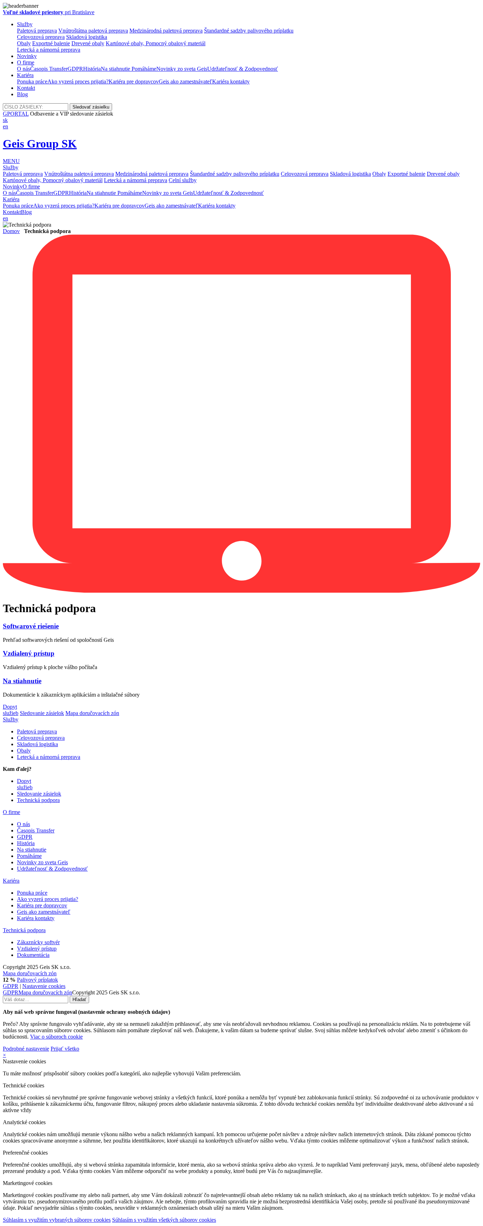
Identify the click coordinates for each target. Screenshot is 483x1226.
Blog (22, 94)
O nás (23, 69)
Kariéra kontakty (231, 82)
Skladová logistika (86, 37)
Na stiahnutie (116, 69)
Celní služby (183, 180)
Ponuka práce (32, 82)
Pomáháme (144, 69)
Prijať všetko (65, 1049)
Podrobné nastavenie (26, 1049)
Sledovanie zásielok (42, 713)
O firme (25, 62)
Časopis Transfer (49, 69)
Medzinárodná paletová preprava (166, 31)
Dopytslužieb (10, 710)
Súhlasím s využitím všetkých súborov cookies (164, 1220)
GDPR (75, 69)
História (92, 69)
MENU (11, 161)
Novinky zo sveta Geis (181, 69)
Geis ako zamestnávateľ (185, 82)
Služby (25, 24)
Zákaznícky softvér (38, 942)
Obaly (24, 43)
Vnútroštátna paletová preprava (93, 31)
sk (5, 120)
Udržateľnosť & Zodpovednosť (242, 69)
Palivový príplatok (37, 980)
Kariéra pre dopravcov (134, 82)
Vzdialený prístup (28, 653)
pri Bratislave (48, 12)
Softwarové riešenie (31, 626)
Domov (11, 231)
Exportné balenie (51, 43)
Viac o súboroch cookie (56, 1037)
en (5, 126)
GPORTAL (16, 114)
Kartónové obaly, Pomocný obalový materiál (155, 43)
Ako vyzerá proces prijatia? (78, 82)
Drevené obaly (87, 43)
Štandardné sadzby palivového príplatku (248, 31)
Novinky (27, 56)
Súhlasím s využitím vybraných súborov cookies (57, 1220)
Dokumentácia (33, 955)
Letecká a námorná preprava (48, 50)
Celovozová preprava (41, 37)
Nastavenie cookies (43, 986)
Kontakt (26, 88)
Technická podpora (38, 800)
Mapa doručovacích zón (92, 713)
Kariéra (25, 75)
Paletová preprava (37, 31)
